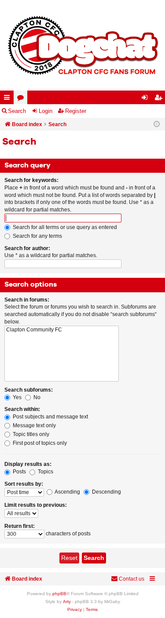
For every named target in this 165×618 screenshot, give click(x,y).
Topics (45, 472)
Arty (67, 601)
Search (17, 111)
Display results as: (27, 464)
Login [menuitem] (146, 99)
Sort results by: (23, 484)
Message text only (33, 425)
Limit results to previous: (35, 505)
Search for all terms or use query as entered (64, 227)
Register (75, 111)
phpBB (59, 593)
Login (45, 111)
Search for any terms (36, 236)
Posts (18, 472)
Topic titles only (30, 434)
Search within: (22, 409)
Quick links (9, 99)
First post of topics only (39, 443)
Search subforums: (28, 390)
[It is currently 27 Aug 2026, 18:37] (157, 124)
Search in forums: (26, 300)
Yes (16, 397)
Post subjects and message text (49, 417)
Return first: (19, 526)
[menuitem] (74, 610)
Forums (22, 99)
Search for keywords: (31, 180)
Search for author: (27, 248)
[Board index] (82, 45)
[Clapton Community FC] (61, 330)
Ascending (67, 492)
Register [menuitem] (160, 99)
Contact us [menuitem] (131, 579)
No (36, 397)
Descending (106, 492)
